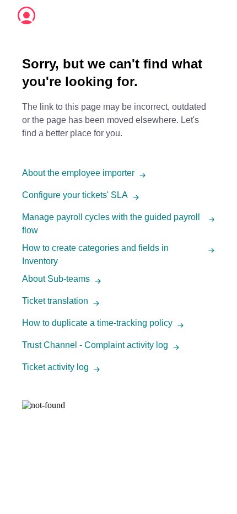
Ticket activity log (55, 367)
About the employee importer (78, 173)
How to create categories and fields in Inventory (95, 254)
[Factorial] (26, 15)
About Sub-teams (56, 278)
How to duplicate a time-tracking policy (97, 323)
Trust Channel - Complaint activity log (95, 345)
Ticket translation (55, 301)
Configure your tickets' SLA (75, 195)
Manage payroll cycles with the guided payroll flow (111, 223)
